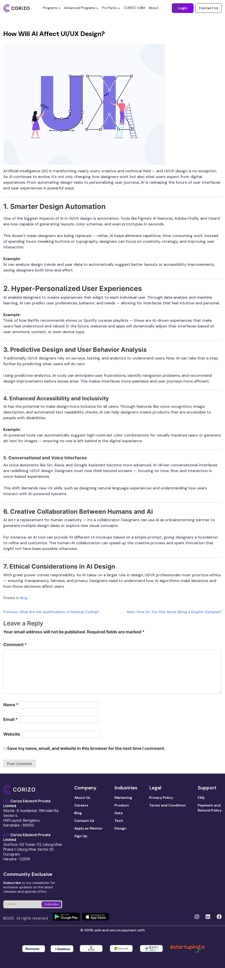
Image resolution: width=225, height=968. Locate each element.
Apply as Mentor (88, 828)
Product (121, 805)
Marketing (123, 797)
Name (10, 704)
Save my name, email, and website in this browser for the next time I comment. (86, 748)
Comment (15, 644)
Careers (81, 805)
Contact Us (208, 8)
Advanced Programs (79, 8)
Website (11, 734)
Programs (50, 8)
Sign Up (80, 836)
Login (182, 8)
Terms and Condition (167, 805)
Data (118, 813)
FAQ (201, 797)
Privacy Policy (161, 797)
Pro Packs (109, 8)
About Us (82, 797)
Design (120, 828)
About (154, 8)
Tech (118, 820)
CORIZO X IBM (134, 8)
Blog (23, 598)
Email (10, 719)
